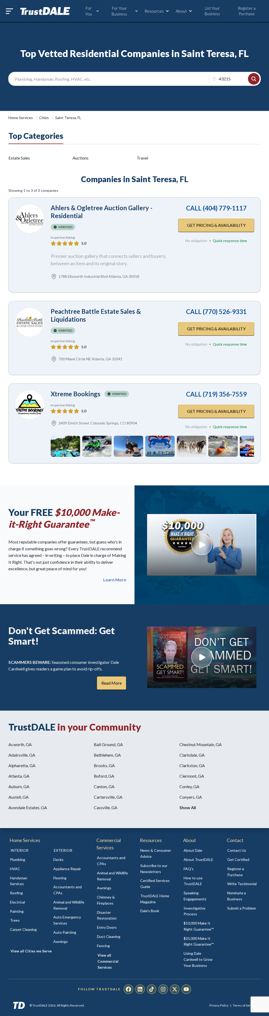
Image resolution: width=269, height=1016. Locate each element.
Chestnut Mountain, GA (200, 744)
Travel (142, 157)
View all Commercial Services (107, 961)
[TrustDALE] (45, 11)
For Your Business (119, 11)
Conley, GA (189, 786)
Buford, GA (104, 775)
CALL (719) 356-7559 (216, 394)
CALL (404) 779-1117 (216, 208)
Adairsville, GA (21, 754)
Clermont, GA (191, 775)
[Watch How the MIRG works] (201, 545)
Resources (154, 10)
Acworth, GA (20, 744)
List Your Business (212, 11)
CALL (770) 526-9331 (216, 311)
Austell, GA (18, 796)
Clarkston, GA (192, 765)
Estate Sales (19, 157)
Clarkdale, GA (192, 754)
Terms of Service (244, 1005)
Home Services (21, 117)
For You (88, 11)
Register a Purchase (247, 11)
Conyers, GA (190, 796)
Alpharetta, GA (21, 765)
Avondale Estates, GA (27, 807)
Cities (44, 117)
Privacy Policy (219, 1005)
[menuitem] (25, 859)
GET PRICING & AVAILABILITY (216, 225)
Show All (187, 807)
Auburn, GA (18, 786)
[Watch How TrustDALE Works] (201, 657)
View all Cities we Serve (31, 951)
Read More (111, 682)
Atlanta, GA (18, 775)
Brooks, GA (104, 765)
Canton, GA (104, 786)
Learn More (114, 580)
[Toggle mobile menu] (9, 11)
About (181, 10)
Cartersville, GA (108, 796)
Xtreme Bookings (75, 394)
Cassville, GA (105, 807)
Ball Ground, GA (108, 744)
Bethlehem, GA (107, 754)
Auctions (81, 157)
